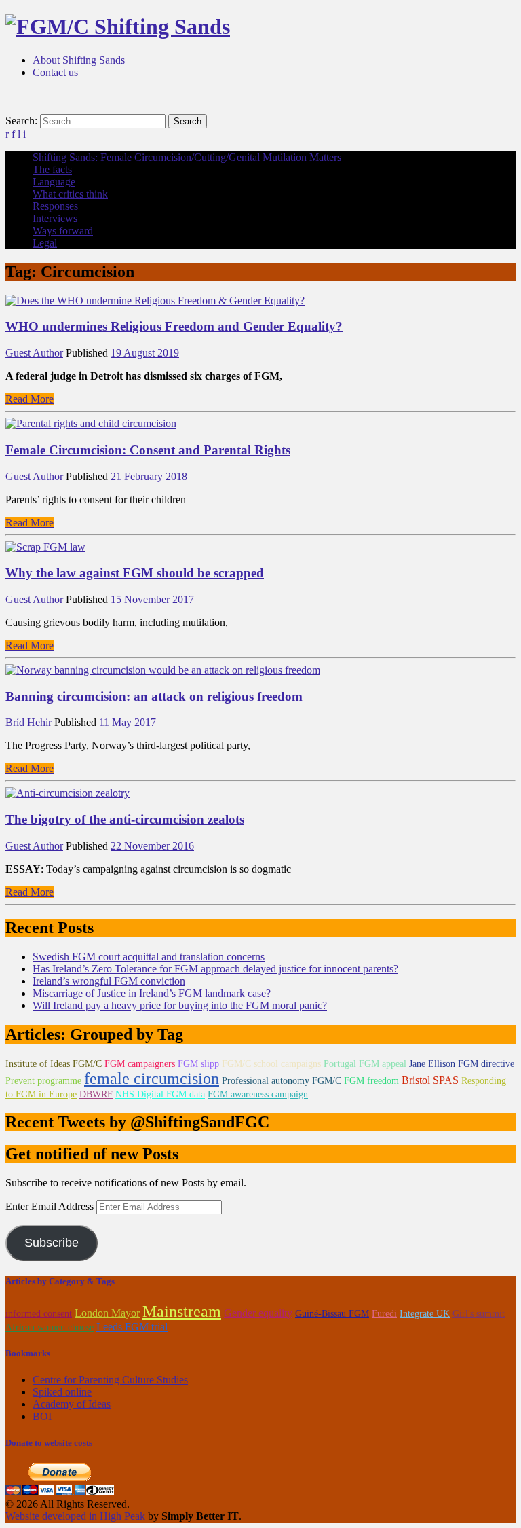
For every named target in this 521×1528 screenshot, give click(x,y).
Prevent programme (43, 1081)
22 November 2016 (152, 846)
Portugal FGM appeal (365, 1064)
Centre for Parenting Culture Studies (110, 1379)
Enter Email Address (50, 1206)
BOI (42, 1416)
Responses (55, 206)
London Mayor (107, 1313)
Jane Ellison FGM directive (461, 1064)
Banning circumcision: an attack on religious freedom (154, 696)
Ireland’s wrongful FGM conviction (109, 981)
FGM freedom (371, 1081)
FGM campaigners (139, 1064)
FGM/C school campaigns (271, 1064)
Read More (29, 399)
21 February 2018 (149, 476)
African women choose (49, 1327)
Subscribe (51, 1243)
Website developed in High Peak (75, 1516)
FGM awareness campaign (258, 1094)
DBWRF (96, 1094)
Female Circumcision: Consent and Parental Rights (147, 450)
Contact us (55, 72)
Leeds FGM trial (132, 1326)
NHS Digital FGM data (160, 1094)
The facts (52, 169)
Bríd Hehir (28, 722)
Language (54, 181)
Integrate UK (425, 1314)
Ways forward (63, 230)
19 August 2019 (145, 353)
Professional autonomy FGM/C (281, 1081)
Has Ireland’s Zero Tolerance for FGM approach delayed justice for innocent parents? (215, 969)
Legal (45, 243)
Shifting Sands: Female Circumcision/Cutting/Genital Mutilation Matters (187, 157)
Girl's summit (478, 1314)
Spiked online (62, 1392)
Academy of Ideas (72, 1404)
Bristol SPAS (430, 1080)
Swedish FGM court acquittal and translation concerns (149, 956)
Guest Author (34, 353)
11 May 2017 (127, 722)
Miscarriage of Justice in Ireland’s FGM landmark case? (152, 993)
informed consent (38, 1314)
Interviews (55, 218)
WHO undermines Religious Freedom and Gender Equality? (174, 326)
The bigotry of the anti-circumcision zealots (124, 819)
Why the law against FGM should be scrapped (134, 573)
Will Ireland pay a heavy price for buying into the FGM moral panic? (180, 1005)
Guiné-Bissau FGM (332, 1314)
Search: (21, 120)
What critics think (70, 194)
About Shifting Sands (79, 60)
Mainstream (181, 1311)
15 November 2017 (152, 599)
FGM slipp (198, 1064)
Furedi (384, 1314)
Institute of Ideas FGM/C (53, 1064)
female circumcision (151, 1078)
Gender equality (258, 1313)
